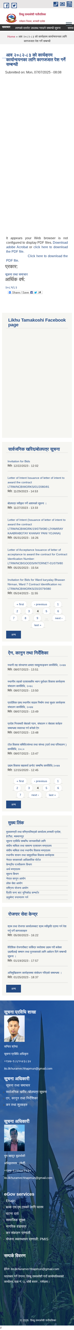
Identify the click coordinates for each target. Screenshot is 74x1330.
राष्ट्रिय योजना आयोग (17, 888)
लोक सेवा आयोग (14, 883)
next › (58, 618)
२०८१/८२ (11, 287)
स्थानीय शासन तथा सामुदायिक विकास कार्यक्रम (30, 855)
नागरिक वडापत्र (16, 1226)
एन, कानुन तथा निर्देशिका (22, 1098)
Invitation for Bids (19, 461)
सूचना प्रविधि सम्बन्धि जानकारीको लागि (26, 841)
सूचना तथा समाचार (16, 274)
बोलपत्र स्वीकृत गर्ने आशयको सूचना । (27, 503)
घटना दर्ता (12, 1214)
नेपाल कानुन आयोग (15, 878)
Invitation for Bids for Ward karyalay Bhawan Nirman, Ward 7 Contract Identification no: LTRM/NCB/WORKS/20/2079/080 (36, 584)
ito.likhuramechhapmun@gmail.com (28, 1068)
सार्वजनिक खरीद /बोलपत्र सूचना (26, 1092)
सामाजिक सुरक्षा (15, 1220)
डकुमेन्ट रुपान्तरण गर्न (17, 897)
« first (20, 604)
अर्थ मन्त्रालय (13, 869)
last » (37, 625)
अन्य (13, 634)
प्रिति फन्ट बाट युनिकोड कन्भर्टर (22, 892)
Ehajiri (11, 1201)
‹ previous (40, 604)
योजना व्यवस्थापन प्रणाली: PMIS (27, 1239)
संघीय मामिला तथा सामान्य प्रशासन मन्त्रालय (29, 845)
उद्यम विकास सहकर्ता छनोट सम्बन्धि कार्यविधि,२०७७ (34, 765)
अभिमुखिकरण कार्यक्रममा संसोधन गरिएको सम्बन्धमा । (35, 972)
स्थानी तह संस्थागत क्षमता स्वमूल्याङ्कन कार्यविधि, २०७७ (37, 665)
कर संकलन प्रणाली (18, 1233)
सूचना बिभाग (12, 873)
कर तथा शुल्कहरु (17, 1105)
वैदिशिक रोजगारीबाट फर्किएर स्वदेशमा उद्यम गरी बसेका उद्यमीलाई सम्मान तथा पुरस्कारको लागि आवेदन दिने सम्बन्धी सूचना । (37, 952)
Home (11, 36)
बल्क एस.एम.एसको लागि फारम (24, 1207)
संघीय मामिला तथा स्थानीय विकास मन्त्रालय (28, 850)
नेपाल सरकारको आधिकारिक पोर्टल (23, 859)
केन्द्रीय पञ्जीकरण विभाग (19, 864)
